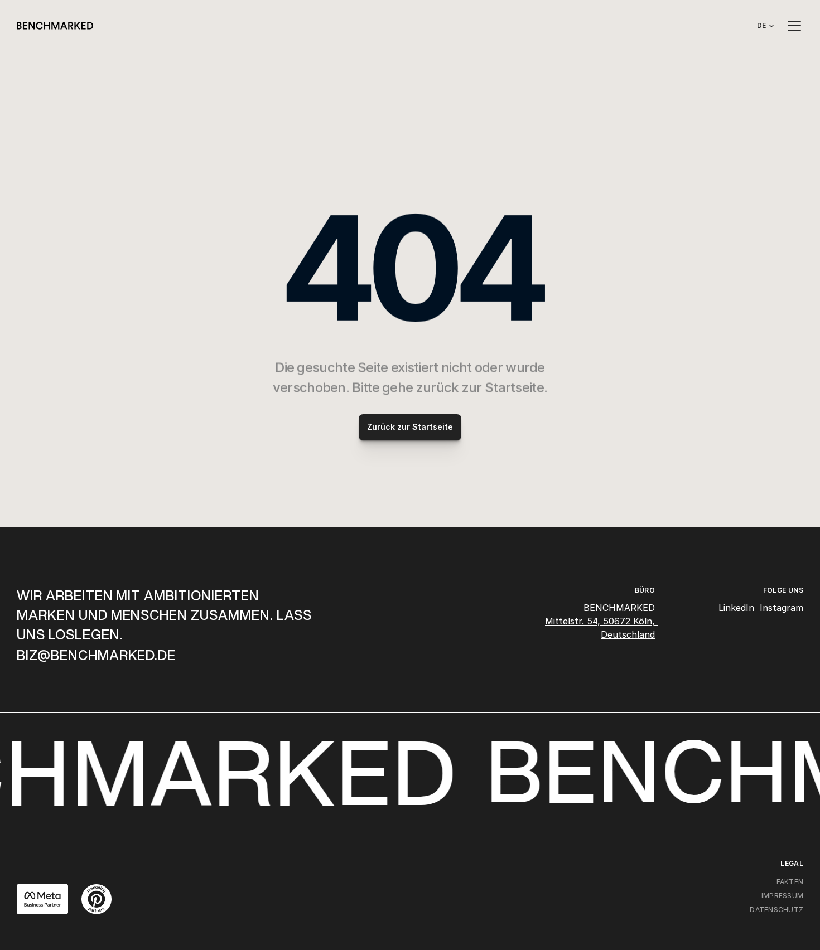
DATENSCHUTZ (776, 909)
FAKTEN (789, 882)
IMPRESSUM (782, 895)
